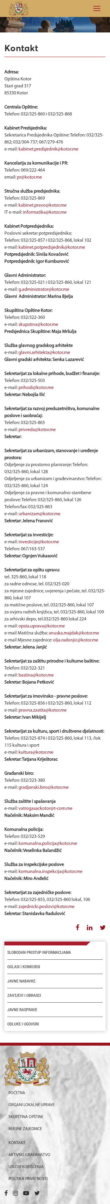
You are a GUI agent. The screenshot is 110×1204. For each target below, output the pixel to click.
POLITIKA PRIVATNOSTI (28, 1179)
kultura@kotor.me (35, 752)
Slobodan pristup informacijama (39, 952)
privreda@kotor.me (37, 430)
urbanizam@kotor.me (39, 514)
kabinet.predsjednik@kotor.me (48, 149)
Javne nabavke (21, 981)
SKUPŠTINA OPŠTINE (26, 1117)
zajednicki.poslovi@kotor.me (46, 906)
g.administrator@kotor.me (43, 289)
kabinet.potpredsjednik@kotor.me (51, 247)
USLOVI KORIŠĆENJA (26, 1167)
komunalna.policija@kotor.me (47, 843)
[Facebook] (6, 1194)
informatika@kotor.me (45, 212)
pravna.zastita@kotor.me (42, 710)
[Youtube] (26, 1194)
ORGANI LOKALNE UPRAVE (32, 1105)
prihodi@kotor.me (36, 387)
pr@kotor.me (29, 177)
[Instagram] (15, 1194)
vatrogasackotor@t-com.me (45, 808)
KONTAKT (17, 1143)
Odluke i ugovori (23, 1024)
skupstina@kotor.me (38, 324)
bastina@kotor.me (36, 675)
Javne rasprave (22, 1009)
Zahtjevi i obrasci (24, 995)
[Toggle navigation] (95, 8)
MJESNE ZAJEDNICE (25, 1129)
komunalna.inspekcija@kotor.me (50, 871)
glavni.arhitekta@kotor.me (44, 352)
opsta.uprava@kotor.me (41, 626)
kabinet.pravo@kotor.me (42, 205)
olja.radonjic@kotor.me (75, 640)
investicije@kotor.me (38, 542)
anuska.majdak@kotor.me (74, 633)
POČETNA (17, 1093)
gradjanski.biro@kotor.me (43, 787)
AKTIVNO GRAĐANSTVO (29, 1155)
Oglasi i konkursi (23, 966)
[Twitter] (37, 1194)
